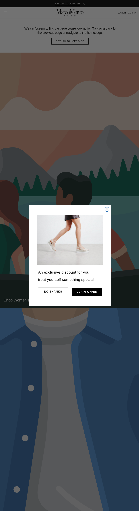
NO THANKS (52, 291)
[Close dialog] (106, 209)
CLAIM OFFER (85, 291)
